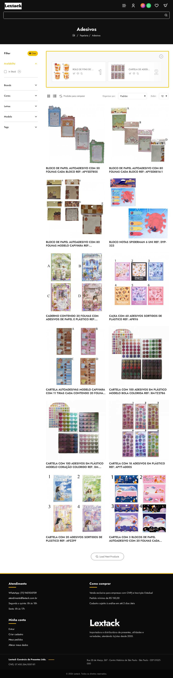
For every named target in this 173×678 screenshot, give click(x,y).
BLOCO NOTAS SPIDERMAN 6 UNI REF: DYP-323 (137, 244)
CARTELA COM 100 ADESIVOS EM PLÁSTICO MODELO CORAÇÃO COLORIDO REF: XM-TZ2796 (74, 465)
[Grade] (48, 96)
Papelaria (84, 35)
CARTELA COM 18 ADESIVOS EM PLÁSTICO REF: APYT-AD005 (137, 465)
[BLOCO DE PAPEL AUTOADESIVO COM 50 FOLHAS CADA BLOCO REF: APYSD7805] (76, 135)
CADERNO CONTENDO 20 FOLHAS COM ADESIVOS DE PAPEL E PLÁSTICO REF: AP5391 (72, 318)
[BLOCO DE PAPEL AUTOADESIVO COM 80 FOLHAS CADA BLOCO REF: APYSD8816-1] (139, 135)
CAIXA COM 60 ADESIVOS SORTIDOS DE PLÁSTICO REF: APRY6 (135, 317)
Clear (34, 53)
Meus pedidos (16, 639)
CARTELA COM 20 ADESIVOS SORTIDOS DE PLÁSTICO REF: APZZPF (74, 539)
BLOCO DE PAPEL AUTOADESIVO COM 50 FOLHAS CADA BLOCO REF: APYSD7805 (73, 170)
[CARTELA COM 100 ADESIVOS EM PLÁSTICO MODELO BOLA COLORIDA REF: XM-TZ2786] (139, 356)
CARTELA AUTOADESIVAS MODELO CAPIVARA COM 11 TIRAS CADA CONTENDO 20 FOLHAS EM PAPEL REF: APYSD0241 (75, 391)
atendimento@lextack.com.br (23, 598)
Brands (7, 85)
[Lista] (54, 96)
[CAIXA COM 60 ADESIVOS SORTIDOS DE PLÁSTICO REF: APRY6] (139, 282)
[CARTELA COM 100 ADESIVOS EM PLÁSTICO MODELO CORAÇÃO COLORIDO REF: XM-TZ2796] (76, 430)
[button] (74, 73)
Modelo (8, 116)
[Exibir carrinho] (165, 5)
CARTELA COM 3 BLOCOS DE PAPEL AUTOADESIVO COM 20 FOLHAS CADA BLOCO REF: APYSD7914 (134, 539)
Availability (9, 63)
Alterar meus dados (18, 645)
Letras (7, 106)
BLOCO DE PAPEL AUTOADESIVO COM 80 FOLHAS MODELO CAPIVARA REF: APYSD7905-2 (73, 244)
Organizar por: (109, 96)
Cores (7, 95)
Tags (6, 127)
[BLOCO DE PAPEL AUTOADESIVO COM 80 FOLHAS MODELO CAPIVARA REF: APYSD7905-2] (76, 208)
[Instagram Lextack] (143, 5)
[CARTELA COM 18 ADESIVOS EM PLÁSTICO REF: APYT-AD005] (139, 430)
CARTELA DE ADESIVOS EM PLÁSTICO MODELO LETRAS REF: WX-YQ (139, 69)
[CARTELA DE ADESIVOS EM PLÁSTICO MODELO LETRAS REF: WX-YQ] (117, 71)
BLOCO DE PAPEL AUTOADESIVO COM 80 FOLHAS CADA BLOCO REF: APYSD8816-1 (136, 170)
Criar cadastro (16, 634)
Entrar (12, 629)
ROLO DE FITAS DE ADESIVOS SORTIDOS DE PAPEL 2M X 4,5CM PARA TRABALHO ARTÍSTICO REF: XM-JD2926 (83, 69)
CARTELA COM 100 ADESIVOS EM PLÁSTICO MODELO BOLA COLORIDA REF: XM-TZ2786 (138, 391)
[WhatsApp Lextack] (148, 5)
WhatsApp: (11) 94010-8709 (23, 592)
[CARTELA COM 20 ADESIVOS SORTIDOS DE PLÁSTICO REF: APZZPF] (76, 503)
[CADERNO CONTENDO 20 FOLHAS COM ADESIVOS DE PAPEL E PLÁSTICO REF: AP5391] (76, 282)
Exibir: (153, 96)
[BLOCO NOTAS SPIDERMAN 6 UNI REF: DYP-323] (139, 208)
